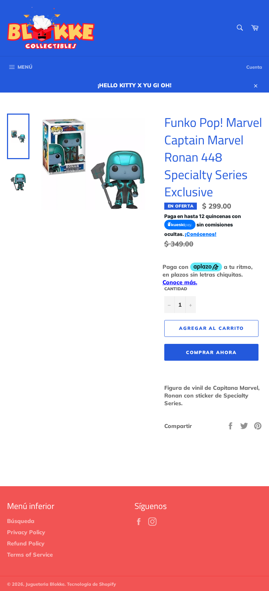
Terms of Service (30, 554)
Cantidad (175, 288)
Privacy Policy (26, 532)
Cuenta (254, 67)
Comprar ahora (211, 352)
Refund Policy (25, 543)
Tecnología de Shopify (91, 584)
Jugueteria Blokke (45, 584)
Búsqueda (20, 520)
